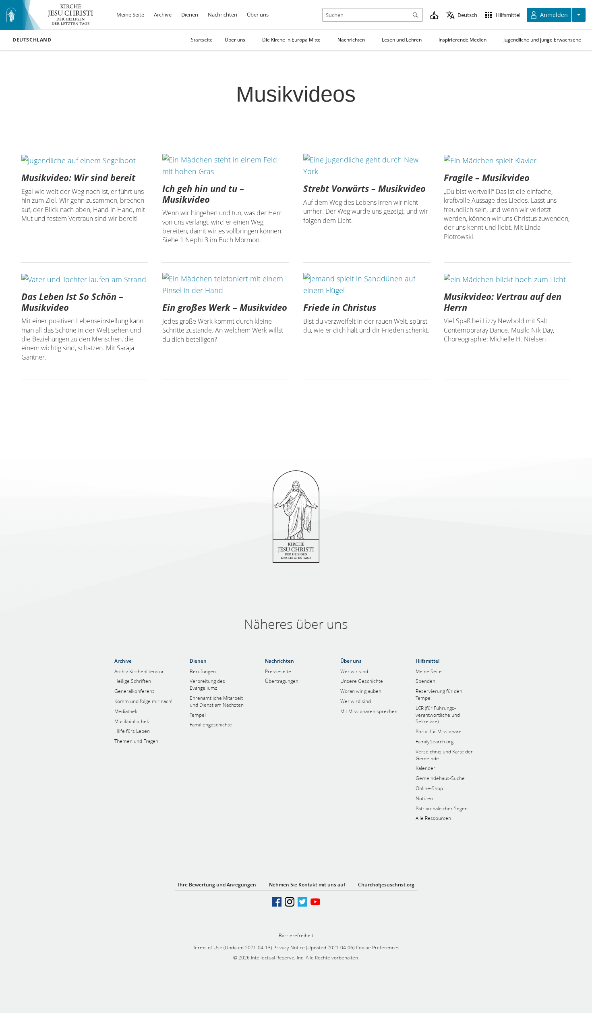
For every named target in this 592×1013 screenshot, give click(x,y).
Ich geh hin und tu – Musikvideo (203, 193)
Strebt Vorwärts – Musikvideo (364, 188)
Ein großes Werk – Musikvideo (224, 307)
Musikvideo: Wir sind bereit (78, 177)
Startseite (202, 39)
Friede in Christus (339, 307)
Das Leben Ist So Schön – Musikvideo (72, 301)
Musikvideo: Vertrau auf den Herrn (502, 301)
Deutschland (32, 40)
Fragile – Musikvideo (487, 177)
